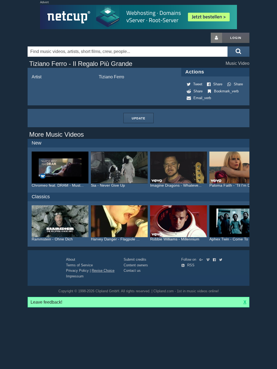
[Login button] (216, 38)
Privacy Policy (77, 271)
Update (138, 118)
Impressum (75, 276)
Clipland (56, 38)
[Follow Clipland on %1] (202, 259)
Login (235, 37)
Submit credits (135, 259)
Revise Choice (103, 271)
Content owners (136, 265)
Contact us (132, 271)
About (70, 259)
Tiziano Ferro (111, 77)
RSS (190, 265)
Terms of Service (79, 265)
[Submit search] (238, 51)
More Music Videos (56, 134)
